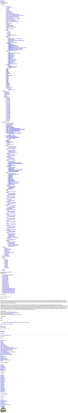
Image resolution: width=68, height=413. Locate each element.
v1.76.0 (9, 335)
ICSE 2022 (2, 272)
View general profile (3, 327)
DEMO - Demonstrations (10, 13)
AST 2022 (2, 364)
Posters (7, 22)
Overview (2, 399)
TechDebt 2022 (2, 370)
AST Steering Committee (12, 147)
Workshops (8, 24)
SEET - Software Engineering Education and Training (14, 15)
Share (1, 325)
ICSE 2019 (6, 266)
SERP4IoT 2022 (3, 390)
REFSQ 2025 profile (5, 287)
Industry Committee (11, 243)
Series (5, 258)
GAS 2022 (2, 380)
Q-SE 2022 (2, 384)
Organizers (10, 199)
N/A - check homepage (12, 191)
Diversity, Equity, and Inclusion (9, 252)
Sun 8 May (8, 97)
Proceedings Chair (11, 235)
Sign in (3, 269)
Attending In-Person (7, 249)
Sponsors (7, 9)
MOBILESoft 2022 (3, 369)
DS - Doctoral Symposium (10, 19)
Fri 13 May (8, 102)
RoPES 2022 (2, 385)
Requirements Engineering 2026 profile (8, 292)
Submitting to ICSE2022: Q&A (11, 26)
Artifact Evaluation (9, 12)
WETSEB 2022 (2, 391)
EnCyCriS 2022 (2, 378)
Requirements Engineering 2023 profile (8, 290)
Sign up (3, 270)
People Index (8, 143)
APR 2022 (2, 374)
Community (8, 10)
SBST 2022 (2, 387)
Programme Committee (12, 194)
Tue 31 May (8, 118)
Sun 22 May (8, 110)
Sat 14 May (8, 103)
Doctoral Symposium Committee (13, 244)
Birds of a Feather (9, 23)
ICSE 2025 (6, 261)
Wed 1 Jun (8, 119)
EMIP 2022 (2, 377)
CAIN (9, 31)
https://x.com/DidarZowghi (8, 313)
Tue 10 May (8, 99)
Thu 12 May (8, 101)
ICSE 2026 (6, 260)
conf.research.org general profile (7, 274)
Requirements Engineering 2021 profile (8, 288)
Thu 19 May (8, 107)
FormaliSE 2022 (3, 367)
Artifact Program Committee (12, 245)
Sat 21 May (8, 109)
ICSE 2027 (6, 259)
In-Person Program (7, 93)
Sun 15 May (8, 104)
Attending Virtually (3, 400)
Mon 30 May (8, 117)
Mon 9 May (8, 98)
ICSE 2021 (6, 265)
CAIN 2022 (2, 365)
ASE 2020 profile (5, 275)
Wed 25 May (8, 113)
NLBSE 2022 (2, 383)
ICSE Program (6, 91)
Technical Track (8, 11)
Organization (4, 122)
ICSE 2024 (6, 262)
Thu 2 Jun (8, 120)
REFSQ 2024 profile (5, 286)
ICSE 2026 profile (5, 281)
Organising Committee (11, 211)
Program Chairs (10, 158)
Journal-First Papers (3, 350)
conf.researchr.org (5, 335)
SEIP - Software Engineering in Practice (12, 16)
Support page (2, 336)
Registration (6, 250)
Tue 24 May (8, 112)
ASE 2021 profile (5, 276)
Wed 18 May (8, 106)
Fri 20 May (8, 108)
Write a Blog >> (2, 0)
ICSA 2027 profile (5, 277)
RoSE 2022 (2, 386)
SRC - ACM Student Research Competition (13, 18)
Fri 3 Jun (7, 121)
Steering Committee (11, 161)
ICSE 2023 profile (5, 279)
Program (3, 90)
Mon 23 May (8, 111)
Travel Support (6, 253)
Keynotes (5, 95)
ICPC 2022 (2, 368)
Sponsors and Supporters (6, 256)
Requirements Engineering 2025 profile (8, 291)
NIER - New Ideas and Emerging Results (12, 14)
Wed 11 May (8, 100)
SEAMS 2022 (2, 395)
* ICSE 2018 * (6, 267)
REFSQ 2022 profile (5, 284)
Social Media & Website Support (13, 237)
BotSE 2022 (2, 375)
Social (7, 27)
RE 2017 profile (4, 282)
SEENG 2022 (2, 389)
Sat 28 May (8, 115)
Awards (1, 341)
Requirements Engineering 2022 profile (8, 289)
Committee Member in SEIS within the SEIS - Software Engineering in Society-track (16, 322)
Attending (4, 247)
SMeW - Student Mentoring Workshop (12, 21)
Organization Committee (12, 202)
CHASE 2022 (2, 366)
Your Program (6, 92)
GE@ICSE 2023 (3, 381)
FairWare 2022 (2, 379)
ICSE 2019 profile (5, 278)
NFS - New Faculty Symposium (11, 20)
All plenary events (9, 7)
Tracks (3, 5)
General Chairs (10, 157)
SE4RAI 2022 (2, 388)
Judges (9, 134)
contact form (2, 333)
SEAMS (9, 88)
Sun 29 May (8, 116)
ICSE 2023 (6, 263)
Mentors (9, 139)
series (5, 272)
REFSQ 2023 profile (5, 285)
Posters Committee (11, 152)
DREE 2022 (2, 376)
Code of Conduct (7, 251)
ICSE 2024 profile (5, 280)
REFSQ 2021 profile (5, 283)
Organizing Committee (10, 123)
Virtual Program (6, 94)
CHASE (9, 34)
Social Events (6, 254)
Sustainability (6, 255)
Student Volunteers (9, 25)
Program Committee (11, 133)
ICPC (9, 37)
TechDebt (9, 65)
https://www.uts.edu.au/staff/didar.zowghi (12, 312)
